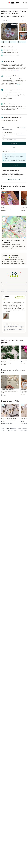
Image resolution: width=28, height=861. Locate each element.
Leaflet (24, 237)
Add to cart (14, 143)
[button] (14, 226)
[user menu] (23, 2)
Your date (4, 137)
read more (16, 70)
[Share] (25, 21)
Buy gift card (14, 165)
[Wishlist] (22, 21)
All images (14, 24)
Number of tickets (7, 132)
